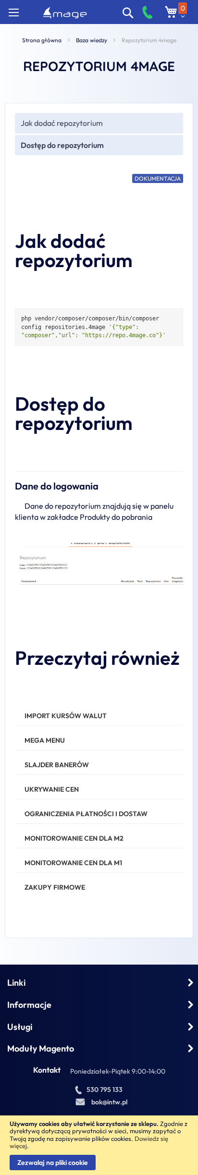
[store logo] (65, 13)
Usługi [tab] (19, 1026)
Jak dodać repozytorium (62, 123)
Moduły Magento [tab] (40, 1048)
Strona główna (42, 40)
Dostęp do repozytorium (62, 145)
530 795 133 (105, 1089)
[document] (99, 1145)
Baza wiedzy (91, 40)
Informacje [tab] (29, 1004)
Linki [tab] (16, 982)
